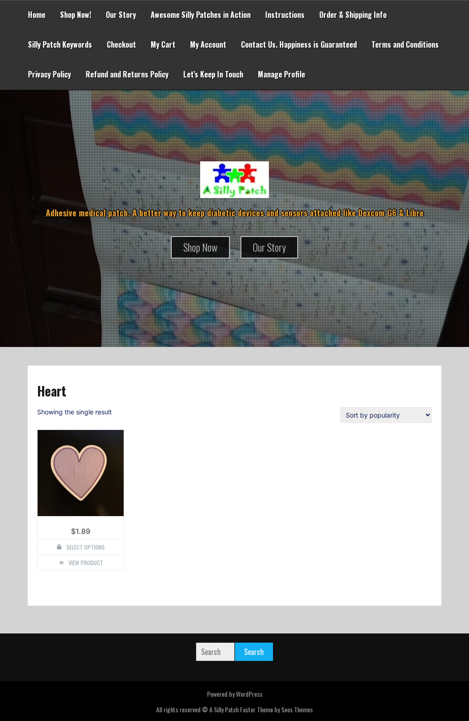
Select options (85, 547)
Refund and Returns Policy (127, 74)
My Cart (163, 44)
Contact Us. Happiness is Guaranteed (299, 44)
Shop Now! (75, 14)
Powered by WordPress (234, 694)
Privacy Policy (49, 74)
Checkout (121, 44)
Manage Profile (281, 74)
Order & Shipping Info (353, 14)
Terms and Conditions (405, 44)
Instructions (285, 14)
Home (36, 14)
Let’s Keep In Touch (213, 74)
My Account (208, 44)
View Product (86, 563)
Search (254, 651)
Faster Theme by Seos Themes (276, 709)
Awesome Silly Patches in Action (201, 14)
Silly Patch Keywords (60, 44)
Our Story (121, 14)
